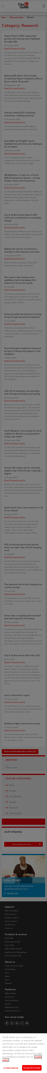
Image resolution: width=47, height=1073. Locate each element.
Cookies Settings (10, 1068)
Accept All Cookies (31, 1068)
